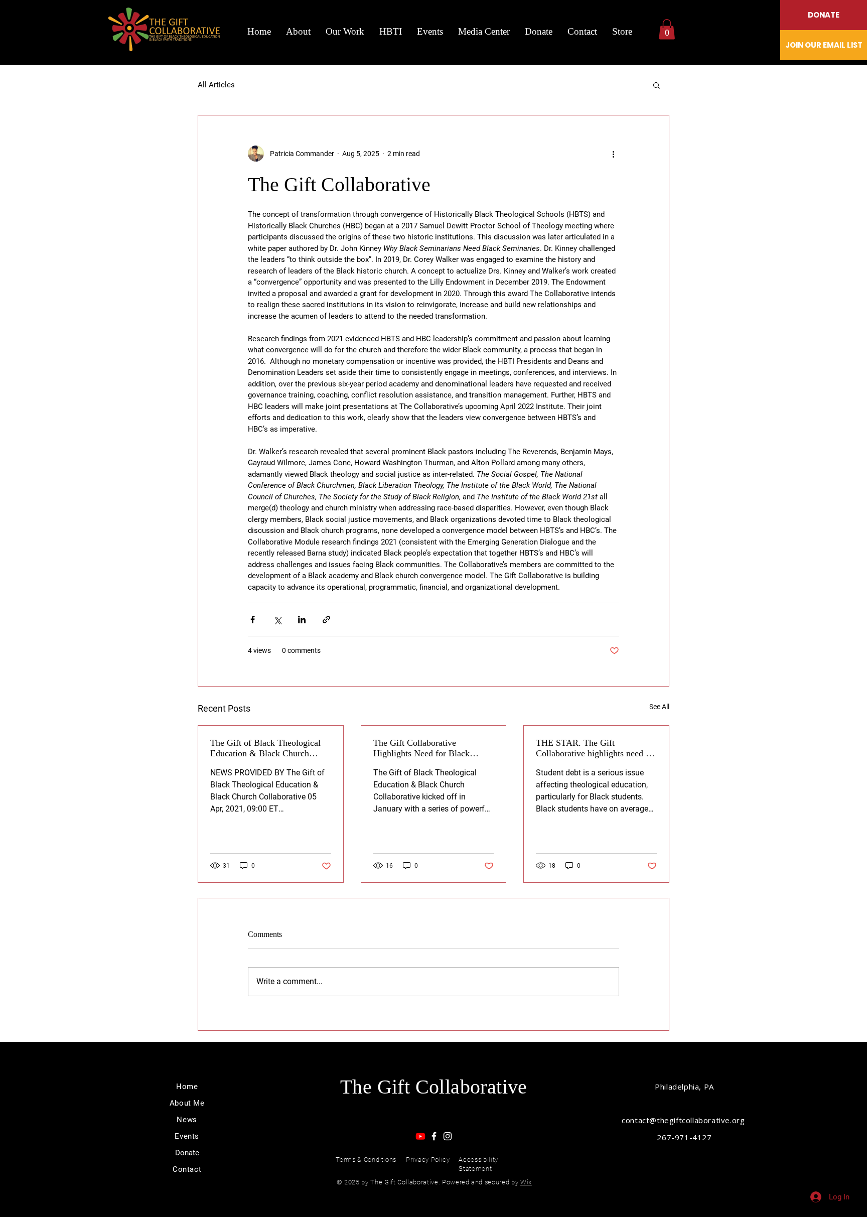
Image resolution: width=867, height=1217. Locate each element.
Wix (526, 1182)
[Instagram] (447, 1136)
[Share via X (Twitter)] (277, 619)
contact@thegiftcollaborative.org (684, 1120)
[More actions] (613, 154)
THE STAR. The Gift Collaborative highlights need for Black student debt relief (596, 748)
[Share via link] (326, 619)
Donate (187, 1152)
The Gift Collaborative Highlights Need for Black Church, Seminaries (421, 748)
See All (659, 707)
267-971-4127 (684, 1137)
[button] (666, 29)
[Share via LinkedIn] (302, 619)
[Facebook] (434, 1136)
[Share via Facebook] (252, 619)
